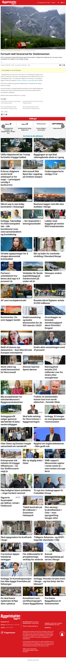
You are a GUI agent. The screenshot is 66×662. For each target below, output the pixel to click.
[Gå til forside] (9, 3)
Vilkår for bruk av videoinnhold (29, 648)
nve (2, 111)
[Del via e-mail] (64, 65)
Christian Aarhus (35, 623)
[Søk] (58, 3)
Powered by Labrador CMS (33, 660)
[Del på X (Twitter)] (62, 65)
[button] (3, 126)
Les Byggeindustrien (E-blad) (43, 2)
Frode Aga (36, 621)
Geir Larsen (57, 624)
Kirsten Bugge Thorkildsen (56, 623)
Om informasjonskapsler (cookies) (30, 650)
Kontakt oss (48, 627)
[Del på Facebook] (60, 65)
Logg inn (53, 2)
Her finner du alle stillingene (33, 136)
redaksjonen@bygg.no (33, 626)
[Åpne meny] (63, 3)
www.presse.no (26, 638)
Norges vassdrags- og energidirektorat (28, 80)
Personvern (25, 651)
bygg (6, 111)
